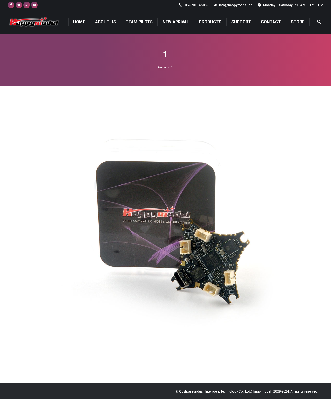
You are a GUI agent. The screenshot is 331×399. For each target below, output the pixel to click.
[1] (165, 233)
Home (162, 67)
